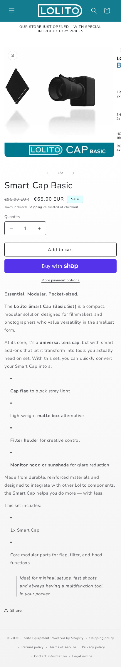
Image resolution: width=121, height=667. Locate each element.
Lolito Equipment (35, 638)
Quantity (12, 216)
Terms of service (62, 647)
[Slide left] (47, 173)
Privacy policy (93, 647)
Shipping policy (102, 638)
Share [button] (16, 610)
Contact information (50, 656)
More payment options (60, 280)
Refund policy (32, 647)
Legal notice (82, 656)
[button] (11, 10)
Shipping (35, 207)
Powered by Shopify (67, 638)
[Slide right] (73, 173)
